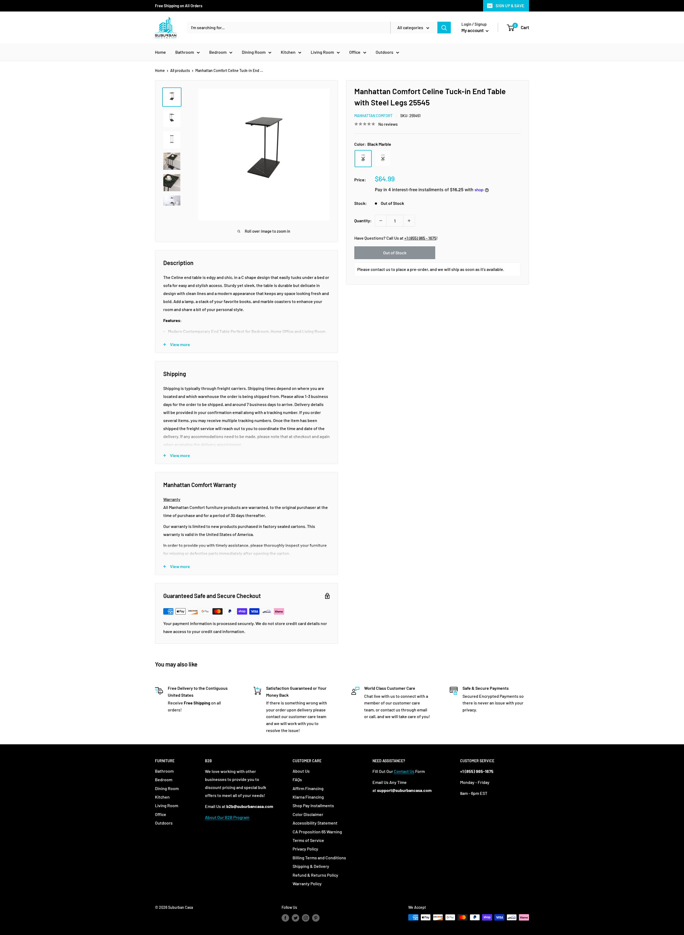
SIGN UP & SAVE (510, 5)
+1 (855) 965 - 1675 (420, 237)
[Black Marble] (363, 158)
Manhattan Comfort (373, 115)
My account (472, 30)
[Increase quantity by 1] (409, 220)
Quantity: (363, 220)
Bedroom (218, 52)
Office (354, 52)
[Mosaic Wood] (382, 158)
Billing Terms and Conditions (319, 857)
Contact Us (404, 771)
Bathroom (184, 52)
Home (160, 52)
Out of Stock (394, 252)
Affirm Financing (308, 788)
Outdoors (384, 52)
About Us (301, 770)
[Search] (444, 27)
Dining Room (254, 52)
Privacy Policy (305, 848)
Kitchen (288, 52)
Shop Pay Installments (313, 805)
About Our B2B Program (227, 817)
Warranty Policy (307, 883)
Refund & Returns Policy (315, 874)
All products (180, 70)
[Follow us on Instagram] (305, 918)
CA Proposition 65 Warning (317, 831)
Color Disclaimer (308, 814)
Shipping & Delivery (311, 866)
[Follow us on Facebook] (285, 918)
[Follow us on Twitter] (295, 918)
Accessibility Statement (315, 822)
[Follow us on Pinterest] (316, 918)
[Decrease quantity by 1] (380, 220)
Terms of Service (308, 840)
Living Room (322, 52)
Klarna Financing (308, 796)
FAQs (297, 779)
